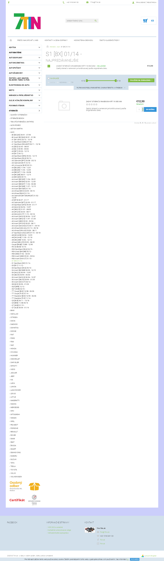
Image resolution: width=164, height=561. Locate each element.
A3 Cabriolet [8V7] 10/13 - (21, 163)
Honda (13, 349)
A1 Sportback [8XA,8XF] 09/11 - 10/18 (26, 144)
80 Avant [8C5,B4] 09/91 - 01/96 (24, 137)
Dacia (13, 321)
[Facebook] (9, 2)
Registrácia (151, 2)
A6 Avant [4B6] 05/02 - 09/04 (22, 221)
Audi (12, 132)
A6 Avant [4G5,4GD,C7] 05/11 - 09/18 (25, 226)
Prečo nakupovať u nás (27, 40)
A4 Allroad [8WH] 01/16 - (21, 193)
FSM (12, 342)
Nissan (14, 418)
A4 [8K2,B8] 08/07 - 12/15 (21, 175)
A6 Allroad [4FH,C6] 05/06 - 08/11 (24, 230)
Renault (14, 432)
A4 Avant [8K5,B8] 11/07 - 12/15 (24, 186)
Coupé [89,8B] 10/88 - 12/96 (22, 244)
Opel (13, 421)
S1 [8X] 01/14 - (17, 261)
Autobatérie (15, 52)
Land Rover (16, 390)
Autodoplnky (15, 58)
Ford (13, 338)
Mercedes (15, 407)
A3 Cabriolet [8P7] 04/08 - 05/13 (24, 161)
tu (128, 559)
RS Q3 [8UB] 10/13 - (19, 247)
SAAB (13, 439)
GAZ (12, 345)
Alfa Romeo (16, 125)
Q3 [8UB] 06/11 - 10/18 (20, 301)
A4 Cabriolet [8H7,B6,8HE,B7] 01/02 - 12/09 (25, 197)
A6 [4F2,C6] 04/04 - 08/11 (21, 212)
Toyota (14, 470)
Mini (12, 411)
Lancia (13, 387)
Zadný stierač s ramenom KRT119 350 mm (81, 66)
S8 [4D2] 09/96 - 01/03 (20, 284)
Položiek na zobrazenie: (141, 80)
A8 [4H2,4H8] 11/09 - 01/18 (22, 237)
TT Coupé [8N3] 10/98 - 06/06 (23, 291)
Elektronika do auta (19, 85)
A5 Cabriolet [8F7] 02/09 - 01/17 (24, 202)
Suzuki (14, 459)
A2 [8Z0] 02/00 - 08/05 (20, 147)
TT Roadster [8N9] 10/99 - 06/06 (24, 296)
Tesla (13, 466)
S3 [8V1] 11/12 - (18, 265)
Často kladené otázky (110, 40)
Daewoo (14, 324)
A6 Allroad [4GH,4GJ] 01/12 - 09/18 (25, 228)
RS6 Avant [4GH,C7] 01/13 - (22, 258)
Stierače (13, 111)
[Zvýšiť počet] (143, 108)
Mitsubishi (15, 414)
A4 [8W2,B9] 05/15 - (19, 177)
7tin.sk (102, 540)
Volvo (13, 473)
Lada (13, 383)
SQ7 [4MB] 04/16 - (18, 289)
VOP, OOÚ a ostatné (55, 527)
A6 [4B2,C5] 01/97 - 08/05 (21, 209)
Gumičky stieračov (19, 115)
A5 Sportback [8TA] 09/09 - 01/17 (24, 205)
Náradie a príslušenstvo (21, 95)
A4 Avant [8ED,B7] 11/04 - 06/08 (24, 184)
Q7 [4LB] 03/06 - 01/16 (20, 308)
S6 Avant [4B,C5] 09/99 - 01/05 (23, 279)
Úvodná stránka (11, 40)
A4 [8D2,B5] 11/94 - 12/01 (21, 168)
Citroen (14, 317)
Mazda (13, 404)
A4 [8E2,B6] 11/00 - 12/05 (21, 170)
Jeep (12, 376)
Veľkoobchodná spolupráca (58, 533)
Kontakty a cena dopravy (56, 40)
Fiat (12, 335)
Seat (12, 442)
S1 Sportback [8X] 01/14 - (21, 263)
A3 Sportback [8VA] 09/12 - (22, 158)
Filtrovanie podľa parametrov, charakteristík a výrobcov (100, 88)
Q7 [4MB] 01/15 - (18, 305)
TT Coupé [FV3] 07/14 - (20, 293)
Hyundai (14, 352)
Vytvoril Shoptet (150, 556)
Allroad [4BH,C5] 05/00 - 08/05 (23, 242)
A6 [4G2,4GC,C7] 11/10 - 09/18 (23, 214)
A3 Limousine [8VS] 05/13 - (22, 165)
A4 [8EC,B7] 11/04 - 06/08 (21, 172)
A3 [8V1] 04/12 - (18, 153)
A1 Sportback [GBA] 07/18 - (22, 142)
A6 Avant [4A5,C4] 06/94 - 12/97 (24, 216)
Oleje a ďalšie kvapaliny (21, 100)
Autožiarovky (16, 73)
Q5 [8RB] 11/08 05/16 (20, 303)
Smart (13, 449)
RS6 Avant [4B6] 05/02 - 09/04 (23, 256)
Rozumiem (135, 559)
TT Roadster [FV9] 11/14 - (21, 298)
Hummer (14, 355)
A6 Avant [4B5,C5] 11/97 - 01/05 (24, 219)
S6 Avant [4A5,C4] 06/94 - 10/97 (24, 277)
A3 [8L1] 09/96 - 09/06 (20, 149)
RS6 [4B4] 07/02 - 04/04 (21, 254)
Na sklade (54, 78)
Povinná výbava (16, 106)
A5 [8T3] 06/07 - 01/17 (20, 200)
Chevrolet (15, 359)
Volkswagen (16, 477)
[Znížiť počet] (143, 110)
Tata (12, 463)
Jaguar (14, 373)
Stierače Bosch (17, 118)
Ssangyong (16, 452)
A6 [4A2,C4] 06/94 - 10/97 (21, 207)
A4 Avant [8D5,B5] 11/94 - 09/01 (24, 179)
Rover (13, 435)
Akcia (52, 82)
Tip (72, 82)
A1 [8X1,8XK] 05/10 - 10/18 (22, 140)
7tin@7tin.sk (104, 532)
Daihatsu (15, 328)
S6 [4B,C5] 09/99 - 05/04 (21, 275)
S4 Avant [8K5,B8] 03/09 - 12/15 (24, 270)
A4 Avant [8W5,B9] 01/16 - (21, 189)
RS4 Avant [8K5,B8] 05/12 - (22, 251)
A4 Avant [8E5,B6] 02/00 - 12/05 (24, 182)
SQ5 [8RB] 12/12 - (18, 287)
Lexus (13, 393)
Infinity (14, 366)
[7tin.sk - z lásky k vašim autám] (27, 22)
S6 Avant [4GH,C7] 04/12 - (21, 282)
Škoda (13, 445)
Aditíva (12, 47)
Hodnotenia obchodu (83, 40)
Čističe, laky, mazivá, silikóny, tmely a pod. (19, 79)
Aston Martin (17, 129)
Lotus (13, 397)
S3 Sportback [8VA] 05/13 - (22, 268)
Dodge (13, 331)
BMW (13, 310)
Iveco (13, 369)
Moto (11, 90)
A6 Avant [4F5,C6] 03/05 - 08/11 (24, 223)
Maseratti (15, 400)
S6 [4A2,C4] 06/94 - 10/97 (21, 272)
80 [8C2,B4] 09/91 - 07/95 (21, 135)
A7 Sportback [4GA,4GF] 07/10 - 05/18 (26, 233)
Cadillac (14, 314)
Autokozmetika (16, 63)
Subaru (14, 456)
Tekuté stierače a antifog (22, 122)
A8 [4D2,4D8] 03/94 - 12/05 (22, 235)
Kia (12, 380)
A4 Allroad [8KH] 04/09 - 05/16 (23, 191)
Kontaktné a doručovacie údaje (59, 530)
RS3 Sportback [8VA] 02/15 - (22, 249)
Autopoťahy (15, 68)
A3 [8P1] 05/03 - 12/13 (20, 151)
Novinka (63, 82)
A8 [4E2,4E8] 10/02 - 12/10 (22, 240)
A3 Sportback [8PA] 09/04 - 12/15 (24, 156)
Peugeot (14, 425)
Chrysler (15, 362)
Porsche (14, 428)
